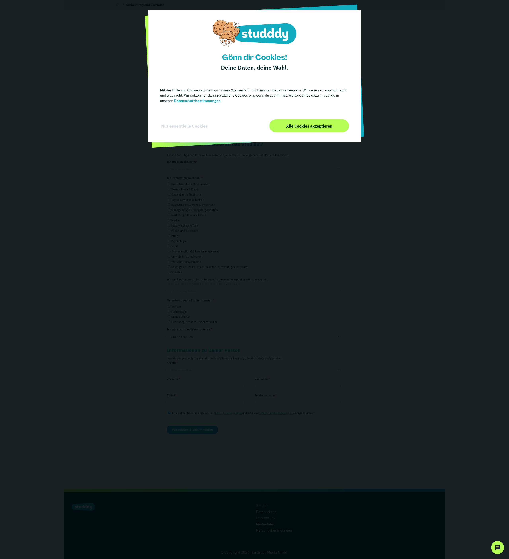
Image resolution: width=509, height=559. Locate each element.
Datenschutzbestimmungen (197, 100)
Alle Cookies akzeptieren (309, 126)
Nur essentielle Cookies (184, 126)
